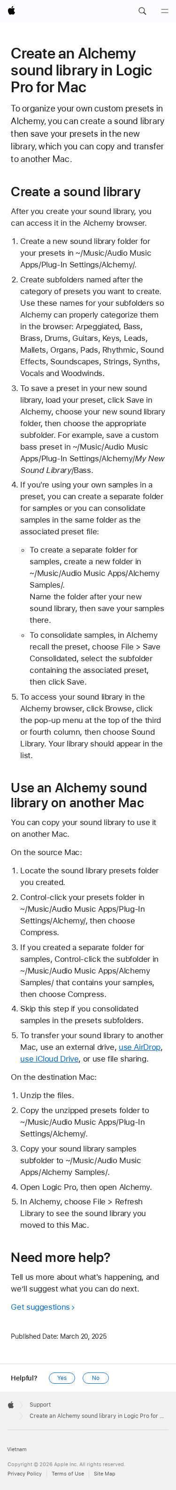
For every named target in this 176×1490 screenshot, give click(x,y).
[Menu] (164, 11)
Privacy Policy (25, 1474)
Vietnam (17, 1449)
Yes (62, 1378)
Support (40, 1404)
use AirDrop (140, 1047)
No (95, 1378)
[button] (142, 11)
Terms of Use (68, 1474)
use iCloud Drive (49, 1058)
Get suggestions (40, 1307)
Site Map (104, 1474)
